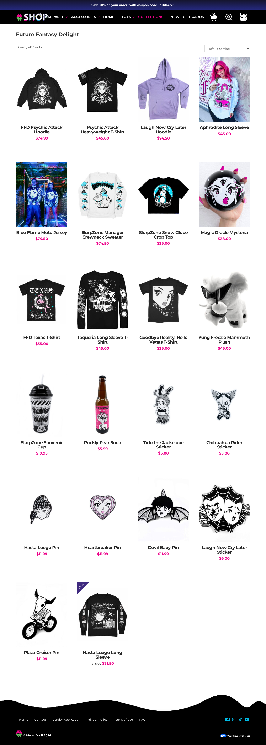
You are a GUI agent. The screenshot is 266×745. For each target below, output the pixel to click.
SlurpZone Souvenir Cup (42, 445)
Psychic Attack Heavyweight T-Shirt (102, 130)
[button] (213, 17)
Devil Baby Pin (163, 547)
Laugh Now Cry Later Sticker (224, 550)
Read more (102, 429)
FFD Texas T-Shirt (41, 337)
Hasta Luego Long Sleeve (102, 655)
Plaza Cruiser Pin (41, 652)
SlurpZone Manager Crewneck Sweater (102, 235)
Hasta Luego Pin (41, 547)
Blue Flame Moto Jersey (41, 232)
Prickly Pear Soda (102, 442)
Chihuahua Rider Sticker (224, 445)
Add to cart (224, 219)
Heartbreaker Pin (102, 547)
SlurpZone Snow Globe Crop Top (163, 235)
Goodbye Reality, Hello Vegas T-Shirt (163, 340)
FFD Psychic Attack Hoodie (41, 130)
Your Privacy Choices (238, 736)
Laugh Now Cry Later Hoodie (163, 130)
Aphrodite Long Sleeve (224, 127)
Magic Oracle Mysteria (224, 232)
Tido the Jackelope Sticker (163, 445)
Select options (42, 114)
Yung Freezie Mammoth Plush (224, 340)
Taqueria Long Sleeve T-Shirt (102, 340)
